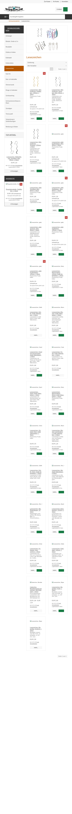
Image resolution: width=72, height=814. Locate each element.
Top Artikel (11, 135)
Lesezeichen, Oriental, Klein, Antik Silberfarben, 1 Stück (35, 433)
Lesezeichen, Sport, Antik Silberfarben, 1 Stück (36, 393)
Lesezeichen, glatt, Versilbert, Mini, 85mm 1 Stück (36, 189)
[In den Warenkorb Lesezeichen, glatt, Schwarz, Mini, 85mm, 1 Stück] (39, 254)
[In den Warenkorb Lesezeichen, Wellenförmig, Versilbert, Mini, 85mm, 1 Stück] (61, 118)
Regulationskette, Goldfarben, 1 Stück (14, 190)
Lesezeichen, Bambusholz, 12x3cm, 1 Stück (58, 510)
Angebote (10, 179)
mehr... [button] (33, 118)
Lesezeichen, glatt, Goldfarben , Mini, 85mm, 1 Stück (58, 189)
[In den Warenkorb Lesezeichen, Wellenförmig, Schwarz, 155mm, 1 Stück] (39, 171)
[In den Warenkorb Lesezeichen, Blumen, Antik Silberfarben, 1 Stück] (61, 335)
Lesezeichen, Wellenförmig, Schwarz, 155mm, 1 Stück (36, 144)
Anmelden (65, 1)
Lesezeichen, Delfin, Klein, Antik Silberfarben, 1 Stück (36, 472)
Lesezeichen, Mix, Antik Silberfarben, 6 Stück (57, 472)
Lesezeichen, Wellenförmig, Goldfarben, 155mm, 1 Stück (36, 92)
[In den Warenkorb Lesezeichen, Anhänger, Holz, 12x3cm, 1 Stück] (39, 570)
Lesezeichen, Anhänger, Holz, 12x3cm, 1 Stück (35, 550)
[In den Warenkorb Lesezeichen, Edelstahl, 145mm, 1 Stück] (61, 570)
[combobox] (47, 62)
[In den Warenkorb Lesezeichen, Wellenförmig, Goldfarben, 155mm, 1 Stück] (39, 118)
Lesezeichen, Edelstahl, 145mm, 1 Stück (58, 550)
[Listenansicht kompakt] (55, 69)
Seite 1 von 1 (62, 69)
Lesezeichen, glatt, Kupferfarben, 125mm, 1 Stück (36, 272)
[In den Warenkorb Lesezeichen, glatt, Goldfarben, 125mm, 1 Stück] (61, 254)
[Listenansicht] (51, 69)
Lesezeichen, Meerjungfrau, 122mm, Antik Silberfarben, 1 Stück (57, 273)
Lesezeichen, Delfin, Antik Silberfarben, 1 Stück (35, 313)
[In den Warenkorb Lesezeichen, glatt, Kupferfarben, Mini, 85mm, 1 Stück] (61, 171)
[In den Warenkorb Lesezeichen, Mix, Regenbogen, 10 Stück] (39, 532)
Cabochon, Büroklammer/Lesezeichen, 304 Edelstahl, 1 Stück (36, 589)
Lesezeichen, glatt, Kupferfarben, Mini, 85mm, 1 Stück (58, 143)
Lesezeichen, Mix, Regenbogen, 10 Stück (35, 510)
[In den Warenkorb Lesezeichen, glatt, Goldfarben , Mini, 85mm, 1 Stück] (61, 210)
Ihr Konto (56, 1)
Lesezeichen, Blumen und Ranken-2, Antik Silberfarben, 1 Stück (57, 433)
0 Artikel (59, 9)
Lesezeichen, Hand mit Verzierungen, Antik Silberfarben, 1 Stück (36, 354)
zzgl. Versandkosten (17, 165)
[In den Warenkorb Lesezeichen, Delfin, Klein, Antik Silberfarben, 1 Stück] (39, 492)
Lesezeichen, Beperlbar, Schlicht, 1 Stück (35, 629)
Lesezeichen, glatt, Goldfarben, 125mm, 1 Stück (58, 228)
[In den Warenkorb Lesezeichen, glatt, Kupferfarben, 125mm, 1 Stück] (39, 295)
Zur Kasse (47, 1)
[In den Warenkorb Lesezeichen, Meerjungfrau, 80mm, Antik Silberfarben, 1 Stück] (61, 413)
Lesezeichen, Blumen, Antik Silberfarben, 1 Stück (57, 313)
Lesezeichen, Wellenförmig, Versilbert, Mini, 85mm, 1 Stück (58, 92)
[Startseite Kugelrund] (14, 8)
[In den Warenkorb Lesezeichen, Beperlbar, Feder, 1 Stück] (61, 611)
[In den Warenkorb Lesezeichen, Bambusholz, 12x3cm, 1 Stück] (61, 532)
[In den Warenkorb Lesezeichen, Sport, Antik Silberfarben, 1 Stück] (39, 413)
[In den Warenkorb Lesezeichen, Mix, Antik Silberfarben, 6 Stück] (61, 492)
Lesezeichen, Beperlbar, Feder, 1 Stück (57, 588)
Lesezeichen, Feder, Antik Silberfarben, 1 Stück (58, 353)
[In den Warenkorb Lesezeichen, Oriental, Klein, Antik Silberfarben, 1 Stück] (39, 453)
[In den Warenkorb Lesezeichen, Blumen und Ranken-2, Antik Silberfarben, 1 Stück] (61, 453)
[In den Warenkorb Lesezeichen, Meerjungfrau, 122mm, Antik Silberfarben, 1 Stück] (61, 295)
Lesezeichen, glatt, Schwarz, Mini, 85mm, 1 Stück (36, 228)
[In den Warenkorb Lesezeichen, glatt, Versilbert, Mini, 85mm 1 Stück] (39, 210)
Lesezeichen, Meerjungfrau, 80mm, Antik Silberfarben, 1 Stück (58, 394)
